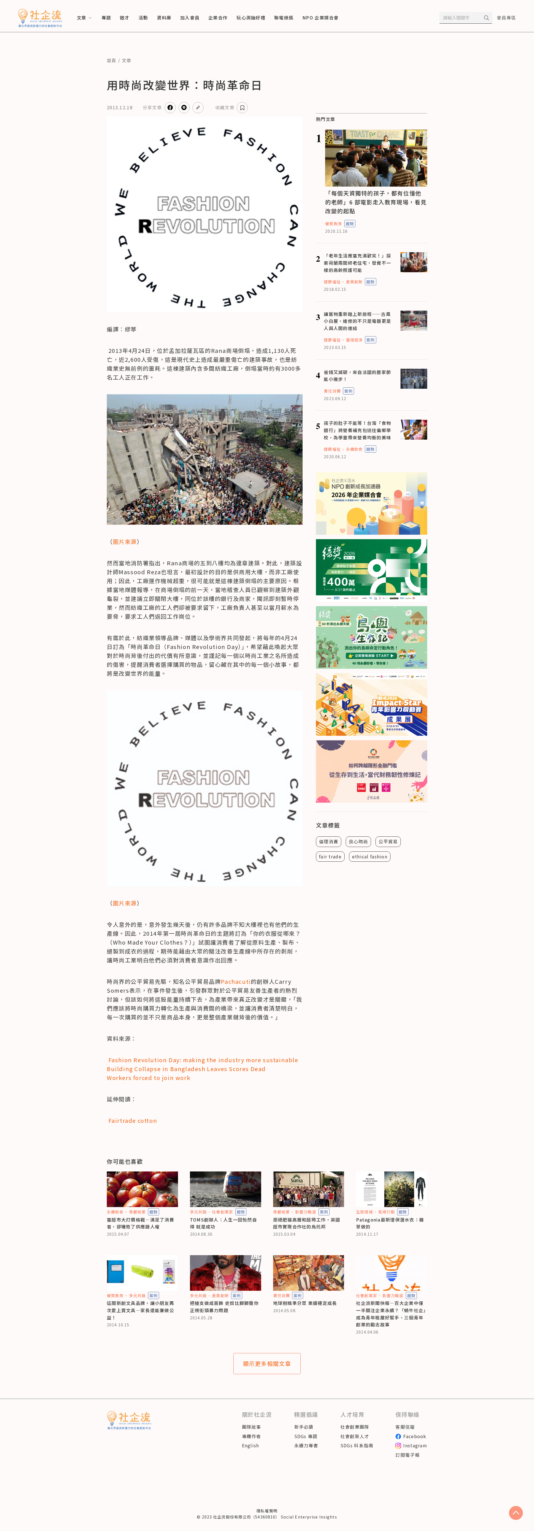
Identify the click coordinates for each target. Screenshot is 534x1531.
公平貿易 (388, 841)
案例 (370, 340)
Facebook (414, 1436)
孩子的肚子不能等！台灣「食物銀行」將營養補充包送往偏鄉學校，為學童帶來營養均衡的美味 (357, 430)
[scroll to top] (516, 1513)
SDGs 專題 (306, 1436)
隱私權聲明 (267, 1510)
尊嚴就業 (137, 1212)
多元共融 (198, 1212)
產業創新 (354, 281)
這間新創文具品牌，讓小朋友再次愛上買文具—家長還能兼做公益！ (140, 1310)
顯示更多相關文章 (267, 1363)
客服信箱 (405, 1426)
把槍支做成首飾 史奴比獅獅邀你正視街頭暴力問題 (224, 1307)
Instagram (415, 1445)
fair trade (330, 856)
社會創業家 (222, 1212)
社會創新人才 (354, 1436)
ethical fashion (369, 856)
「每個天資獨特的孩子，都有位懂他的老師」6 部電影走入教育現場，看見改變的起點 (376, 202)
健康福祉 (332, 281)
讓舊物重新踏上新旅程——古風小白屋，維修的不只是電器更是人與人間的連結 (357, 321)
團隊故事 (251, 1426)
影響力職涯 (305, 1212)
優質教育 (333, 223)
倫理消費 (328, 841)
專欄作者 (251, 1436)
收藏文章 (224, 107)
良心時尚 (358, 841)
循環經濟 (354, 340)
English (250, 1445)
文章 (127, 60)
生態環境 (364, 1212)
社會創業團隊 (354, 1426)
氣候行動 (386, 1212)
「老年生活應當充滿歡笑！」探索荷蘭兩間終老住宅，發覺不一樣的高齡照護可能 (357, 262)
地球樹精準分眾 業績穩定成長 (305, 1303)
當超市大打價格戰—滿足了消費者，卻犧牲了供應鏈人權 (140, 1223)
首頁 (112, 60)
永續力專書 (306, 1445)
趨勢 (350, 223)
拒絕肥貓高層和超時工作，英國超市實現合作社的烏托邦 (306, 1223)
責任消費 (332, 391)
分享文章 (152, 107)
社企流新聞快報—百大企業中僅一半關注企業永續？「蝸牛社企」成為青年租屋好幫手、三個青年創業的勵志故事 (391, 1314)
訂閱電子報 (407, 1454)
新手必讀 (303, 1426)
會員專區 (506, 17)
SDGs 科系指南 (357, 1445)
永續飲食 (354, 449)
